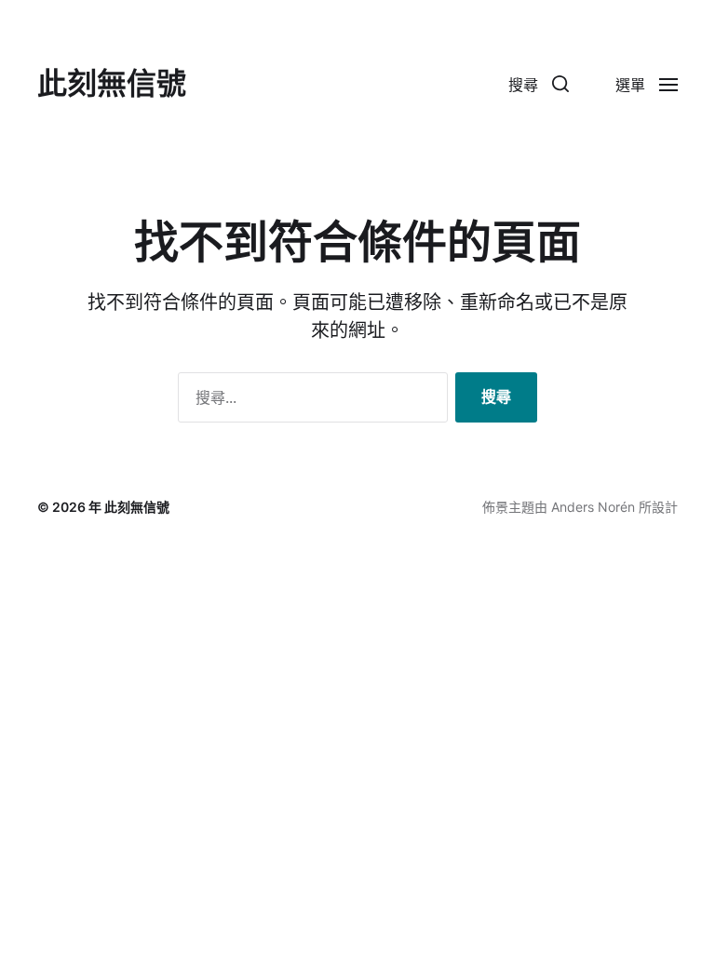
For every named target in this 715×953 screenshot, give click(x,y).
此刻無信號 (111, 84)
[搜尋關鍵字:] (309, 401)
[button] (538, 84)
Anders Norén (593, 507)
